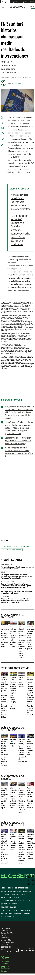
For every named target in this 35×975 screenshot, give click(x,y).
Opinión (4, 904)
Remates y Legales (8, 907)
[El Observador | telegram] (28, 884)
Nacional (12, 891)
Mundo (17, 897)
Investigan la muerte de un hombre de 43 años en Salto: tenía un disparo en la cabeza (17, 592)
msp (15, 546)
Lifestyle (26, 901)
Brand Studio (6, 897)
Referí (3, 891)
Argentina (18, 913)
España (27, 913)
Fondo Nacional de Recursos (12, 550)
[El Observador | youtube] (33, 877)
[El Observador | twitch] (33, 884)
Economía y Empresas (10, 894)
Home (3, 888)
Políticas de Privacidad (5, 962)
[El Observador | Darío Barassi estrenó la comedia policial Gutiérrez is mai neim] (30, 737)
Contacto (4, 971)
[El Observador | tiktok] (24, 880)
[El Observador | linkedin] (28, 880)
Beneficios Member (23, 888)
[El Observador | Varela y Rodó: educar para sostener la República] (21, 675)
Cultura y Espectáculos (11, 901)
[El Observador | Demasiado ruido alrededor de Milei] (13, 737)
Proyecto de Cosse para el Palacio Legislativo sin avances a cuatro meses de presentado (17, 568)
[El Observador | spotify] (33, 880)
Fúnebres (13, 904)
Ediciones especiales (9, 910)
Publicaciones (25, 910)
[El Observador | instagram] (29, 877)
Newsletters (6, 913)
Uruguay (5, 2)
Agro (22, 894)
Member (10, 888)
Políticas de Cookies (5, 957)
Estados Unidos (7, 917)
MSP (10, 121)
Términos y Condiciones (5, 967)
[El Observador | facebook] (25, 877)
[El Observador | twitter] (21, 877)
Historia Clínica (25, 546)
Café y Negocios (24, 891)
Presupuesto (12, 148)
